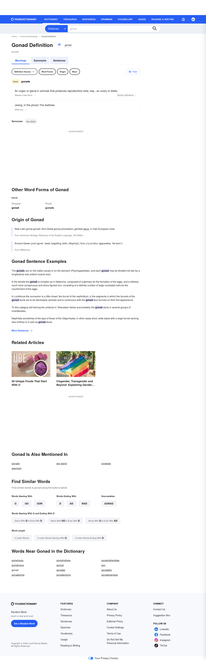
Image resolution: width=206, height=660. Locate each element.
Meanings (20, 60)
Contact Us (159, 609)
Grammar (65, 627)
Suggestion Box (161, 615)
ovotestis (106, 463)
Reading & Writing (70, 645)
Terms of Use (114, 633)
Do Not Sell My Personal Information (118, 641)
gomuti (60, 565)
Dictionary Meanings (29, 36)
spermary (17, 468)
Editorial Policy (115, 621)
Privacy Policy (114, 615)
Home (14, 36)
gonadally (106, 570)
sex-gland (31, 121)
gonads (49, 207)
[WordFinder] (193, 19)
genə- (86, 229)
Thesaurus (66, 615)
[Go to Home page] (24, 19)
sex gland (61, 463)
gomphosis (17, 560)
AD (71, 503)
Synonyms (40, 60)
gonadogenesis (109, 575)
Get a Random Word (24, 623)
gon (103, 565)
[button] (183, 19)
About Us (112, 609)
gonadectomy (63, 575)
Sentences (59, 60)
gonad (108, 503)
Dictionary (53, 28)
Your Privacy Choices (106, 658)
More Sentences (20, 330)
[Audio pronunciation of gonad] (59, 44)
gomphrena (18, 565)
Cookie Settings (115, 627)
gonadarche (18, 575)
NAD (84, 503)
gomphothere (63, 560)
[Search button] (156, 28)
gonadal (60, 570)
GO (27, 503)
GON (39, 503)
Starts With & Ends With (28, 520)
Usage (64, 639)
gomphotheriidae (110, 560)
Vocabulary (66, 633)
